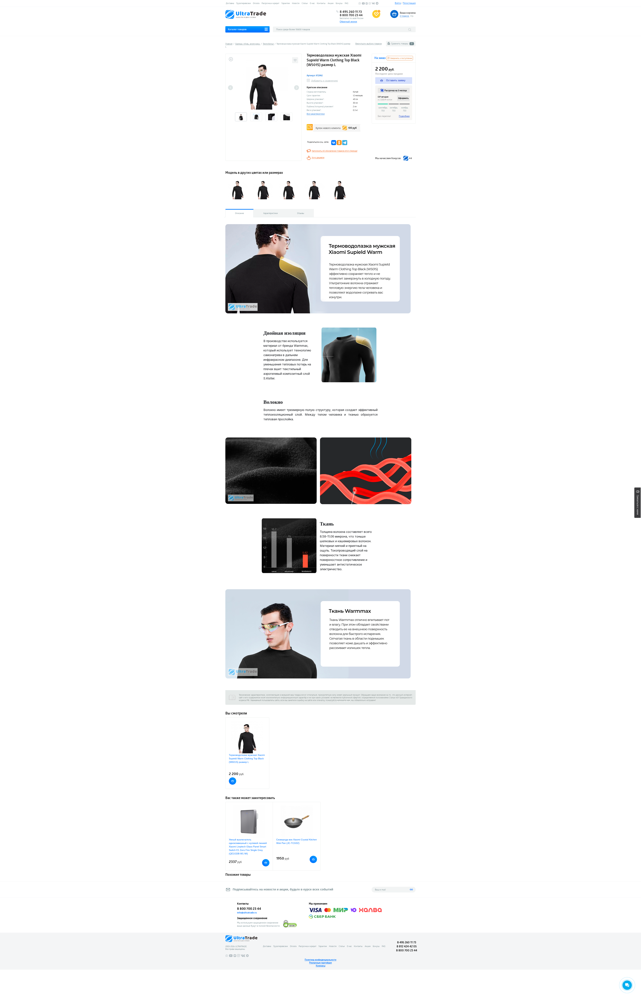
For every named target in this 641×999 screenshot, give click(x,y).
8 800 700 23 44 (351, 15)
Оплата (256, 3)
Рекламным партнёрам (320, 962)
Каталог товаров (237, 29)
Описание (239, 213)
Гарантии (285, 3)
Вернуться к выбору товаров (368, 43)
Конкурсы (320, 965)
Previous (230, 87)
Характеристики (270, 213)
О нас (312, 3)
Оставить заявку (395, 80)
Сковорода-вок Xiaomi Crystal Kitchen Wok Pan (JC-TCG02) (296, 841)
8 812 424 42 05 (407, 946)
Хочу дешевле (318, 157)
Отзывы (300, 213)
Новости (295, 3)
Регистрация (409, 3)
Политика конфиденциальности (320, 959)
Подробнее (404, 116)
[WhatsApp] (359, 3)
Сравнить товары (401, 43)
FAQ (346, 3)
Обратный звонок (348, 21)
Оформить (403, 98)
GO (411, 889)
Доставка (230, 3)
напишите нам (343, 700)
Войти (398, 3)
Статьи (305, 3)
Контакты (321, 3)
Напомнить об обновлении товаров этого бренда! (334, 150)
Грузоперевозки (243, 3)
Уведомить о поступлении (401, 58)
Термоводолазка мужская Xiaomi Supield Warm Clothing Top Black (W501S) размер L (247, 758)
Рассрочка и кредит (270, 3)
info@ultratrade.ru (247, 912)
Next (296, 87)
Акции (331, 3)
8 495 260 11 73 (351, 11)
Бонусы (339, 3)
